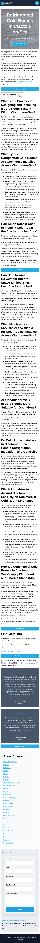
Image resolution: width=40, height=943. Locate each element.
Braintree (6, 788)
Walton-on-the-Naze (7, 651)
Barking (17, 651)
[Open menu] (37, 3)
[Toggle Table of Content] (19, 95)
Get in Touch (20, 628)
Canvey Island (8, 807)
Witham (5, 773)
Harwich (6, 764)
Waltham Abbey (8, 843)
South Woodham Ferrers (11, 782)
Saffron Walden (8, 828)
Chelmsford (7, 795)
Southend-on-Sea (9, 785)
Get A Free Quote (20, 746)
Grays (5, 825)
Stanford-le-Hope (9, 816)
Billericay (6, 810)
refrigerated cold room (26, 82)
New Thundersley (9, 798)
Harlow (5, 837)
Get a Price (20, 269)
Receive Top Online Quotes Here (20, 656)
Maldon (5, 770)
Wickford (6, 801)
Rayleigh (6, 791)
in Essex (19, 619)
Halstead (6, 779)
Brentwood (7, 819)
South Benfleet (8, 804)
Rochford (6, 776)
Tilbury (5, 822)
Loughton (6, 840)
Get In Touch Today (20, 89)
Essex (5, 834)
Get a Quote (19, 43)
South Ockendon (8, 831)
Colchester (7, 767)
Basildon (6, 813)
